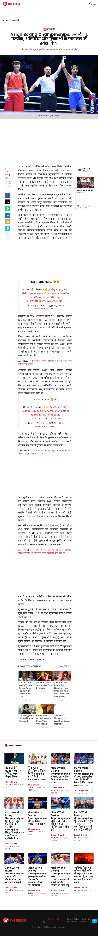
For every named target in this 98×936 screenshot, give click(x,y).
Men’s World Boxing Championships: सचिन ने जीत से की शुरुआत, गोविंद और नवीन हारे (60, 821)
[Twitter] (7, 201)
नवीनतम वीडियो (86, 170)
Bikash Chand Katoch (10, 783)
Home (5, 20)
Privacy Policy (73, 919)
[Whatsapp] (7, 208)
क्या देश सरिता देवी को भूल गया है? (85, 192)
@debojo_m (29, 293)
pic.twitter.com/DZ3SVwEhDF (45, 300)
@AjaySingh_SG (57, 289)
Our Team (71, 921)
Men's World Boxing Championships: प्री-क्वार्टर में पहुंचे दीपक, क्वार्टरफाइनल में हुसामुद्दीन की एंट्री (84, 821)
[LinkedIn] (7, 215)
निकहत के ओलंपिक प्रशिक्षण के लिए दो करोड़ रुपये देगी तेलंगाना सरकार (37, 773)
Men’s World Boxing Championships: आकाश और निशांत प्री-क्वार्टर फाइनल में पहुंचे (14, 875)
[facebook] (7, 195)
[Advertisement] (49, 139)
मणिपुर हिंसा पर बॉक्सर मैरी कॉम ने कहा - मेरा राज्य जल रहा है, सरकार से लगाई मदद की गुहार (83, 875)
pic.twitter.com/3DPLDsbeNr (45, 418)
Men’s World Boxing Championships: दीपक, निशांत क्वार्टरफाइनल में (37, 818)
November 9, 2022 (45, 308)
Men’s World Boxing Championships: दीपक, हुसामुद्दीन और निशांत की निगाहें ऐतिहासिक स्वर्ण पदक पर (84, 776)
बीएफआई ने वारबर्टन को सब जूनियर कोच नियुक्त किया (12, 772)
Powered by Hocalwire (57, 927)
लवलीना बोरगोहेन (27, 659)
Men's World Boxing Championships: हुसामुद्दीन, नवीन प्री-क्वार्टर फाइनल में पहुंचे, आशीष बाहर (37, 876)
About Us (86, 919)
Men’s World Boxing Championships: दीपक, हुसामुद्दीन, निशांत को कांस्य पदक (60, 775)
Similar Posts (15, 745)
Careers (82, 921)
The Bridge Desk (81, 790)
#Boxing (55, 296)
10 (86, 208)
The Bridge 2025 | (39, 927)
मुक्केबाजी (49, 29)
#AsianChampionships (50, 293)
